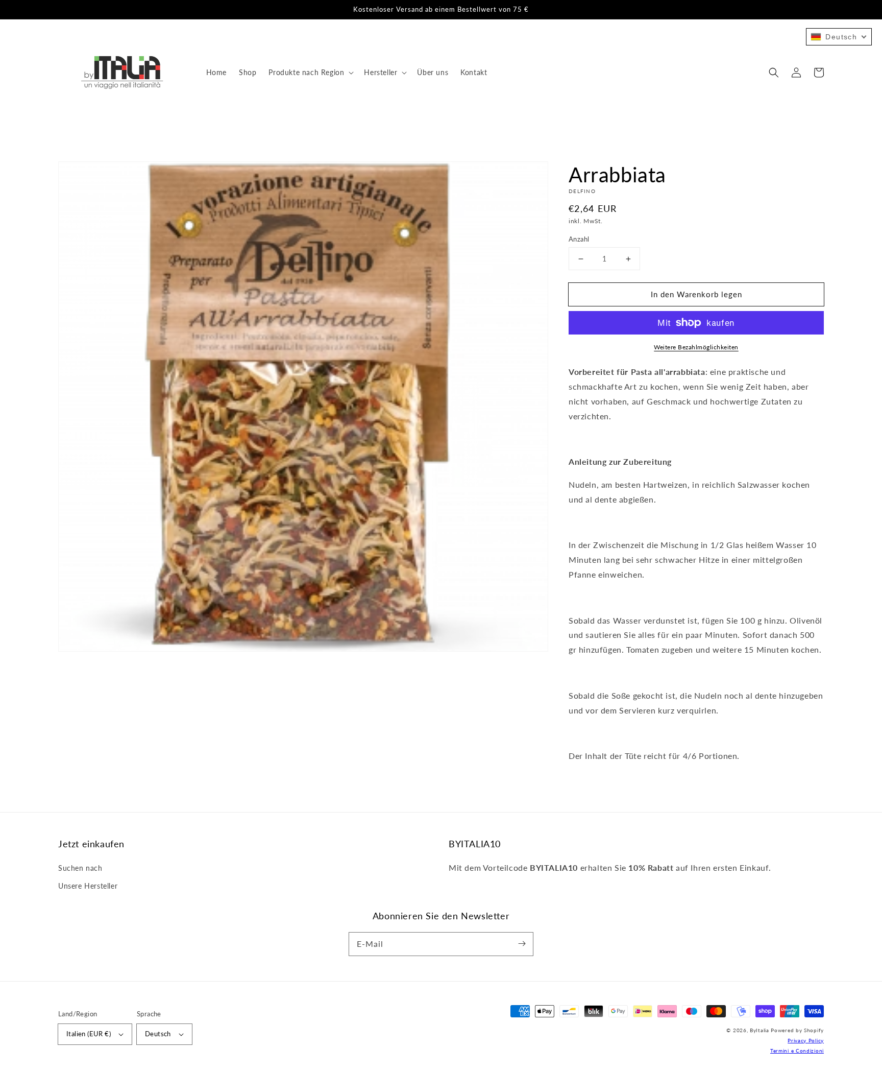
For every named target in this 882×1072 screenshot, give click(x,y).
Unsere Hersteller (87, 886)
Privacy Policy (806, 1040)
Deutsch (158, 1034)
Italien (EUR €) (88, 1034)
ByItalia (759, 1030)
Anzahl (579, 239)
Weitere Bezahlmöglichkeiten (696, 347)
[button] (774, 72)
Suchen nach (80, 868)
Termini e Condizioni (797, 1050)
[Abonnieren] (521, 944)
